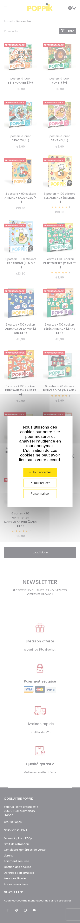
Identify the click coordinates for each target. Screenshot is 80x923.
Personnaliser (40, 493)
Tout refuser (41, 483)
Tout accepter (41, 472)
